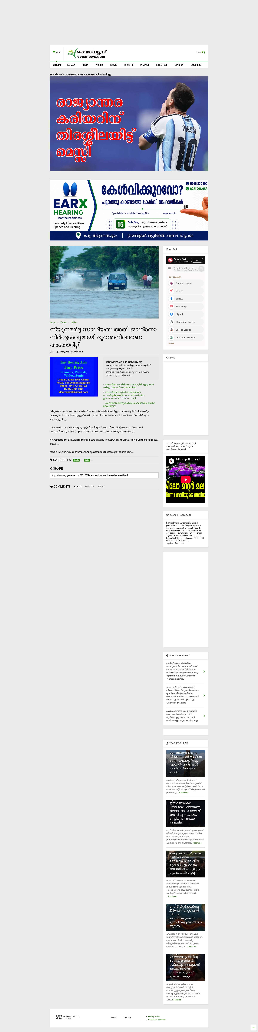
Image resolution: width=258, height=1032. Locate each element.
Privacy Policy (154, 1017)
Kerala (63, 322)
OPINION (179, 65)
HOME (58, 65)
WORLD (99, 65)
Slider (74, 322)
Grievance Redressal (157, 1020)
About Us (127, 1018)
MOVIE (113, 65)
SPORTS (128, 65)
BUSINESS (196, 65)
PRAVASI (144, 65)
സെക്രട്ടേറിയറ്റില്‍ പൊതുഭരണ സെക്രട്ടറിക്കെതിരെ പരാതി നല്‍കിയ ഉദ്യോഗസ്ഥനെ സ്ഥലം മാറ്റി (123, 395)
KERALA (71, 65)
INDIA (85, 65)
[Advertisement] (129, 24)
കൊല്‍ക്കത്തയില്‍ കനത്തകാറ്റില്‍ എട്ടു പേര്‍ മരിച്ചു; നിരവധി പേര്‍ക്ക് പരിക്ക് (128, 386)
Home (53, 322)
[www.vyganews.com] (87, 59)
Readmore (183, 793)
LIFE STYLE (161, 65)
